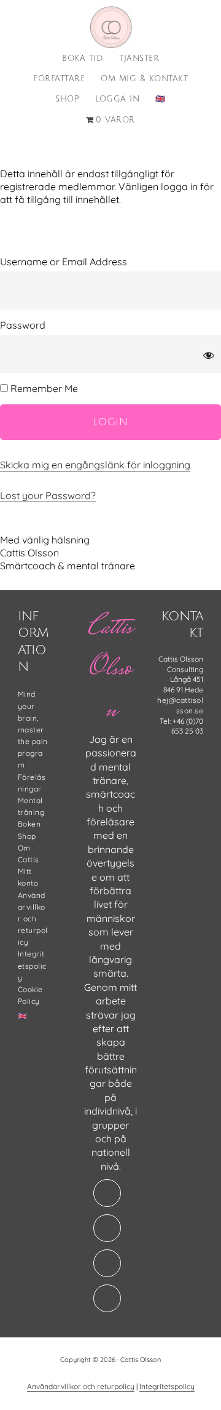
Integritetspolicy (32, 965)
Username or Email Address (63, 261)
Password (22, 325)
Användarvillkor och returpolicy (33, 919)
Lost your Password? (48, 495)
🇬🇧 (23, 1015)
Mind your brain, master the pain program (33, 729)
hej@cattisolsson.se (180, 705)
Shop (27, 836)
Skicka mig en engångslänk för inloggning (95, 465)
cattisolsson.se (110, 27)
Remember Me (43, 388)
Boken (29, 823)
